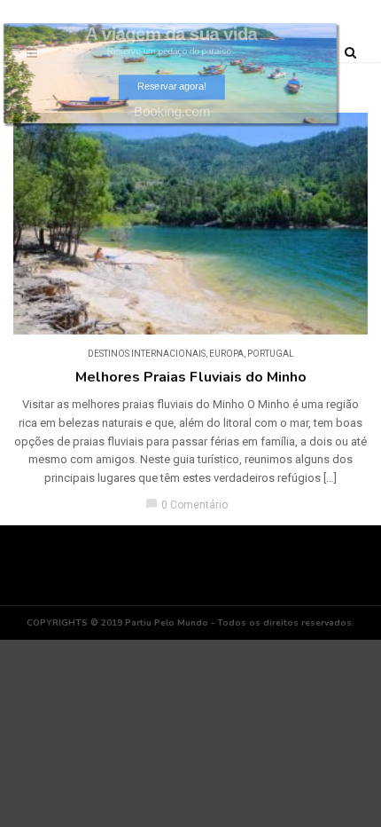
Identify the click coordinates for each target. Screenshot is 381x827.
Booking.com (171, 111)
